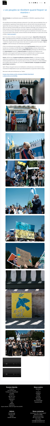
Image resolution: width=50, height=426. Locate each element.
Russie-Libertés (11, 387)
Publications (12, 399)
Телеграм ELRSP (38, 402)
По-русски (11, 389)
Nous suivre (38, 387)
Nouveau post (12, 414)
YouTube (38, 396)
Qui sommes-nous (12, 390)
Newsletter (38, 389)
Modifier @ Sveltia (12, 417)
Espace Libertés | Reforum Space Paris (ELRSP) (12, 406)
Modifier (12, 416)
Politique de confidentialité (12, 392)
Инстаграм (38, 397)
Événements (12, 405)
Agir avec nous (11, 396)
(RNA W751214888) (38, 414)
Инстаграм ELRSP (38, 400)
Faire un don (12, 397)
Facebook (38, 392)
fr (40, 2)
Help (12, 402)
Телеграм (38, 399)
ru (41, 2)
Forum (11, 400)
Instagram (38, 393)
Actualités (12, 393)
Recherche (11, 395)
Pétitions (12, 403)
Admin (11, 411)
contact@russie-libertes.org (38, 420)
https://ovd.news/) (11, 34)
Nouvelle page (11, 413)
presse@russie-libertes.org (38, 422)
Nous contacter (38, 411)
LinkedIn (38, 395)
